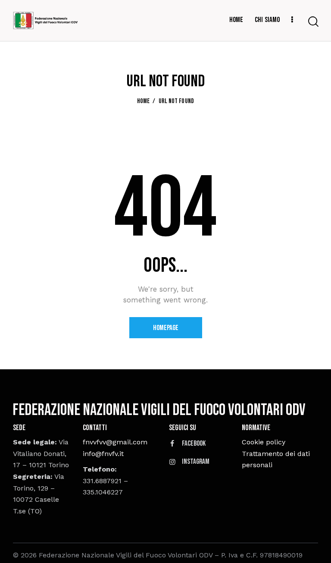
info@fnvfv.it (103, 454)
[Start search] (313, 22)
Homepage (165, 328)
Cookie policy (263, 442)
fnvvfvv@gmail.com (115, 442)
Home (143, 101)
